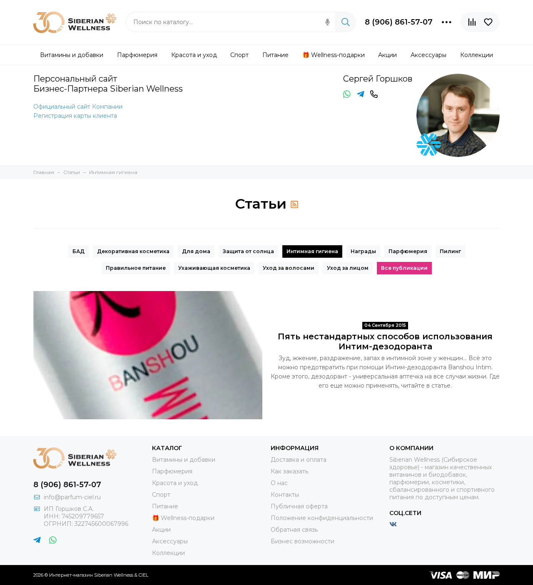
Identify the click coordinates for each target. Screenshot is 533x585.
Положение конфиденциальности (322, 518)
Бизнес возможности (302, 541)
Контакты (285, 494)
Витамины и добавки (183, 459)
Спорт (161, 494)
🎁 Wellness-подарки (183, 518)
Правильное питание (136, 268)
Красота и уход (175, 483)
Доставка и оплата (298, 459)
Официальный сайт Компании (77, 106)
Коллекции (168, 553)
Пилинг (450, 251)
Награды (363, 251)
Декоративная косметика (133, 251)
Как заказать (289, 471)
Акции (161, 529)
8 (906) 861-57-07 (399, 22)
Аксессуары (170, 541)
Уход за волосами (288, 268)
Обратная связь (294, 529)
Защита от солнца (248, 251)
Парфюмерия (408, 251)
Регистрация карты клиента (75, 115)
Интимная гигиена (312, 251)
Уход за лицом (348, 268)
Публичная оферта (299, 506)
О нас (279, 483)
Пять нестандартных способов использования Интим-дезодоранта (385, 341)
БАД (78, 251)
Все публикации (404, 268)
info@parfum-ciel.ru (72, 497)
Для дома (196, 251)
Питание (165, 506)
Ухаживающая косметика (214, 268)
